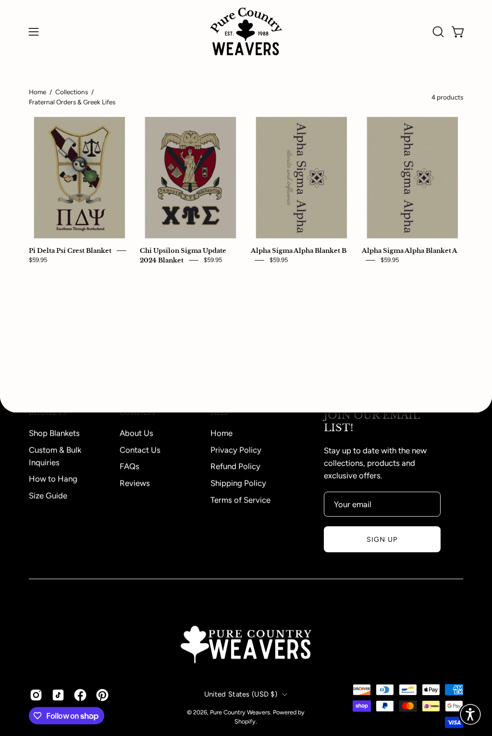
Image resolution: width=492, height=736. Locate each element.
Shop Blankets (54, 432)
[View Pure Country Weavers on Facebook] (80, 694)
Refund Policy (235, 466)
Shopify (245, 721)
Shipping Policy (238, 482)
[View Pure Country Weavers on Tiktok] (58, 694)
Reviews (135, 482)
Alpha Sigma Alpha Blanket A (409, 251)
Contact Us (140, 449)
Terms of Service (240, 499)
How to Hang (53, 479)
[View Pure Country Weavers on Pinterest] (102, 694)
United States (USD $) (240, 693)
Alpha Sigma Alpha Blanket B (298, 251)
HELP (219, 413)
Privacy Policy (235, 449)
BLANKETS (47, 413)
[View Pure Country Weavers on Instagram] (36, 694)
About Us (136, 432)
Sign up (382, 539)
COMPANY (138, 413)
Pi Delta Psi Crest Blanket (70, 251)
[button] (437, 31)
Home (37, 92)
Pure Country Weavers (240, 711)
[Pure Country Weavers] (246, 31)
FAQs (129, 466)
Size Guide (48, 495)
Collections (71, 92)
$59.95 (38, 259)
